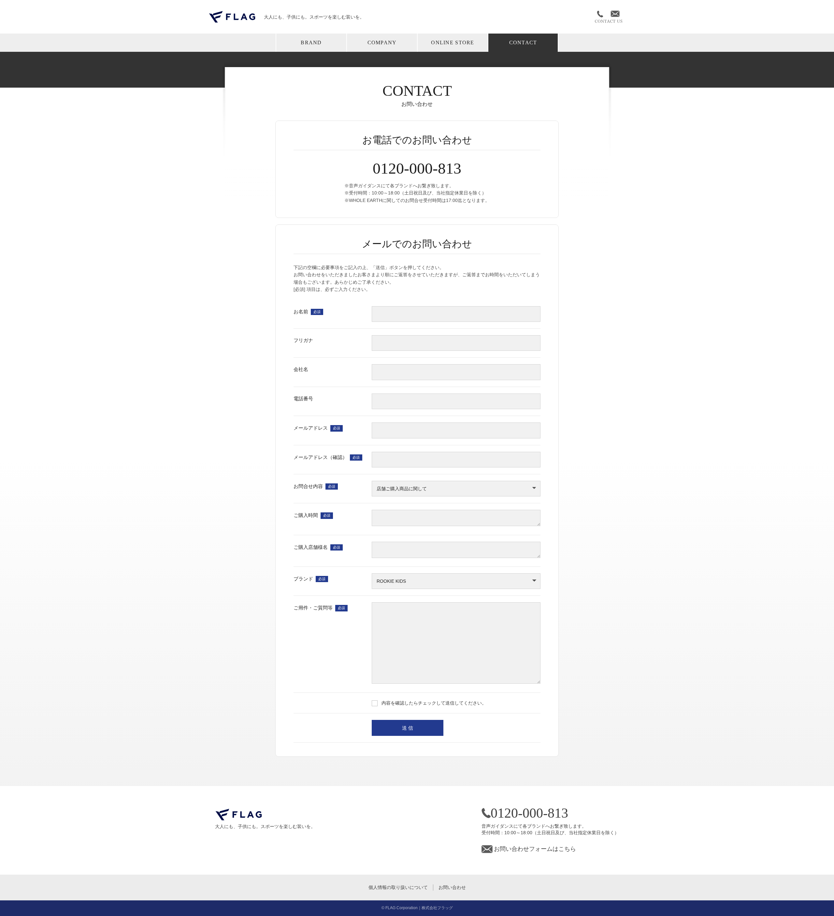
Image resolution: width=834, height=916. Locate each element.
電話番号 (303, 398)
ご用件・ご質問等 (319, 607)
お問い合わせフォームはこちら (535, 849)
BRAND (311, 42)
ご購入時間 (312, 515)
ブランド (309, 578)
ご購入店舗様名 (317, 547)
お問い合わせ (452, 887)
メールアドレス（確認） (327, 457)
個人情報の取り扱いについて (398, 887)
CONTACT (523, 42)
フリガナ (303, 340)
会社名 (301, 369)
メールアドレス (317, 427)
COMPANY (382, 42)
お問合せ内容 (314, 486)
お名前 (307, 311)
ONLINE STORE (452, 42)
